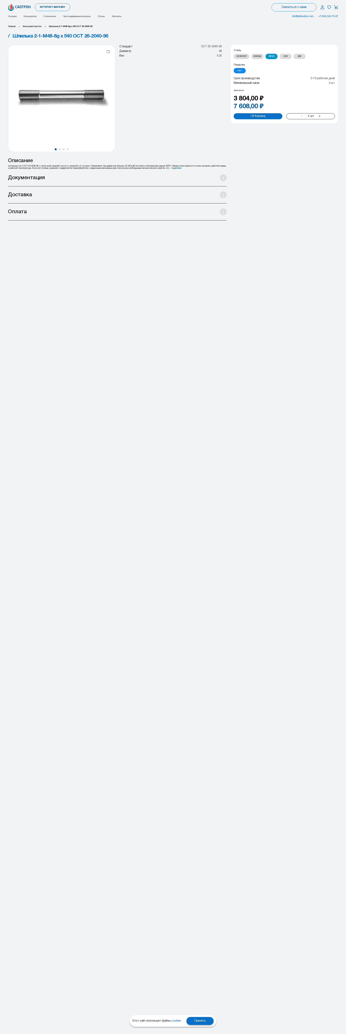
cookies (176, 1021)
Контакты (117, 16)
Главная (12, 26)
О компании (50, 16)
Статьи (101, 16)
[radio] (241, 56)
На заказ (12, 16)
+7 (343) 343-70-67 (328, 16)
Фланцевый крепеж (32, 26)
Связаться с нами (293, 7)
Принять (200, 1021)
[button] (56, 149)
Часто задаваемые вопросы (77, 16)
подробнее (176, 168)
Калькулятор (30, 16)
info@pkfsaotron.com (303, 16)
